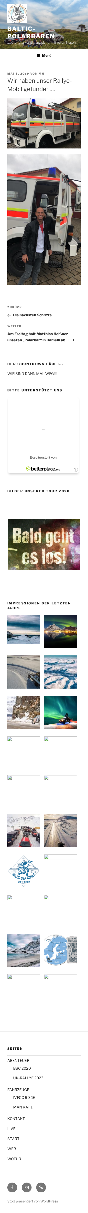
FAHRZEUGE (18, 1090)
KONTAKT (16, 1119)
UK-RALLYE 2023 (28, 1078)
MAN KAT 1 (23, 1107)
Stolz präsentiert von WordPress (32, 1201)
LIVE (11, 1129)
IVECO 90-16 (24, 1097)
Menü (46, 55)
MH (41, 73)
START (13, 1139)
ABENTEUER (18, 1060)
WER (11, 1149)
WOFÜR (14, 1159)
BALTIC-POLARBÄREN (31, 32)
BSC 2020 (22, 1068)
